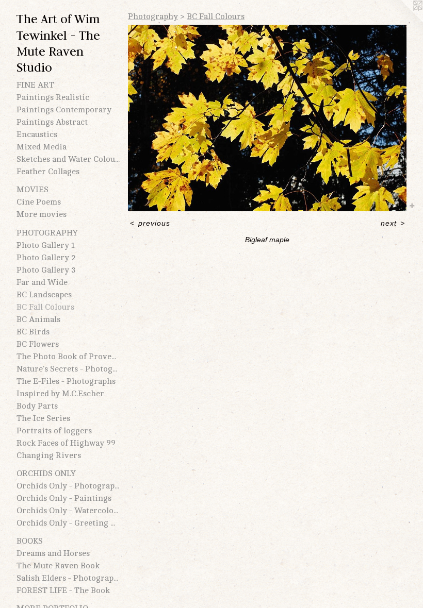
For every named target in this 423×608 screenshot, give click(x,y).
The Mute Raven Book (58, 565)
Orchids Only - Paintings (64, 498)
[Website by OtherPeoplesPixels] (402, 20)
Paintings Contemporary (64, 109)
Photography (47, 233)
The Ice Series (43, 418)
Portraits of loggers (54, 430)
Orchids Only (46, 473)
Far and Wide (42, 282)
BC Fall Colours (45, 307)
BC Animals (38, 319)
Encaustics (37, 134)
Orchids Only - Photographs (68, 486)
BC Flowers (38, 344)
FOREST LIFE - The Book (63, 590)
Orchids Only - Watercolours (68, 510)
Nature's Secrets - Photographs (68, 369)
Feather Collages (48, 171)
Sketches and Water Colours (68, 159)
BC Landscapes (44, 294)
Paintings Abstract (52, 122)
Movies (32, 189)
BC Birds (33, 331)
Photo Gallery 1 (46, 245)
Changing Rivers (49, 455)
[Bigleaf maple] (267, 118)
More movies (42, 214)
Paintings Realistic (53, 97)
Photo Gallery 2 (46, 257)
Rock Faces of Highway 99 (66, 443)
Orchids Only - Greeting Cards (68, 523)
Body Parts (37, 406)
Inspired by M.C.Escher (60, 393)
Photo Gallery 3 (46, 270)
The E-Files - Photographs (66, 381)
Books (30, 541)
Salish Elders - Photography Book (68, 578)
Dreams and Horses (53, 553)
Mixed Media (42, 146)
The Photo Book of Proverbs (68, 356)
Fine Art (35, 85)
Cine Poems (39, 202)
